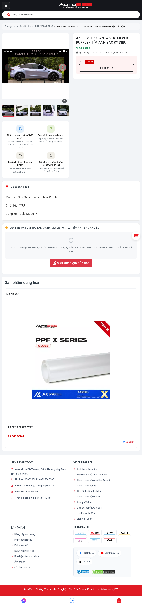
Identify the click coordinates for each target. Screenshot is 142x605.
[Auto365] (75, 5)
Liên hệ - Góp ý (85, 518)
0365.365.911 (20, 171)
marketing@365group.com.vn (39, 485)
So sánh (104, 67)
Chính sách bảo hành (88, 496)
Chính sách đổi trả (86, 485)
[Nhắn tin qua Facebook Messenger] (24, 600)
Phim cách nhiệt (23, 539)
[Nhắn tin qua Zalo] (72, 600)
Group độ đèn (84, 502)
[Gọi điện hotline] (119, 600)
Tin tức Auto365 (86, 513)
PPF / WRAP (21, 545)
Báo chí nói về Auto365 (89, 507)
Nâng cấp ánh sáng (24, 534)
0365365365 (47, 479)
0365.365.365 (23, 168)
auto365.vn (31, 491)
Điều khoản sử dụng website (92, 474)
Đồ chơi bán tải (22, 567)
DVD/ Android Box (24, 550)
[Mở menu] (6, 5)
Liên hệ (89, 61)
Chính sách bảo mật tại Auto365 (94, 480)
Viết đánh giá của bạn (73, 263)
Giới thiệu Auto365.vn (88, 469)
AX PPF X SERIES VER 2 (21, 427)
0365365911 (32, 479)
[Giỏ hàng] (136, 236)
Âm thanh (19, 561)
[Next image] (62, 67)
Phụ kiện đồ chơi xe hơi (26, 556)
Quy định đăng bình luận (90, 491)
